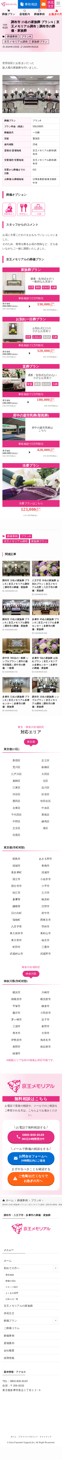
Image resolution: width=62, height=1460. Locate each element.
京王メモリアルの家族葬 (18, 1305)
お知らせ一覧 (12, 1299)
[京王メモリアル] (9, 4)
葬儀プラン (10, 1320)
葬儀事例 (12, 36)
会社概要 (9, 1350)
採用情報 (9, 1358)
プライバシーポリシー (28, 1437)
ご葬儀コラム (12, 1328)
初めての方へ (12, 1268)
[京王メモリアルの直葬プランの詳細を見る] (30, 387)
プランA (26, 36)
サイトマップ (45, 1437)
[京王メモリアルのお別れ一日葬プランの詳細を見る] (30, 339)
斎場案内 (9, 1343)
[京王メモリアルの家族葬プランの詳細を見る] (30, 290)
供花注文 (9, 1313)
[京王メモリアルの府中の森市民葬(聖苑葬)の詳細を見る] (30, 436)
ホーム (8, 1260)
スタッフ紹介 (12, 1287)
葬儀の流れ (11, 1281)
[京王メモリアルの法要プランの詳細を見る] (30, 491)
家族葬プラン (40, 41)
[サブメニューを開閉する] (55, 1268)
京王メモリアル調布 (16, 41)
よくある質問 (12, 1293)
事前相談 (10, 1275)
